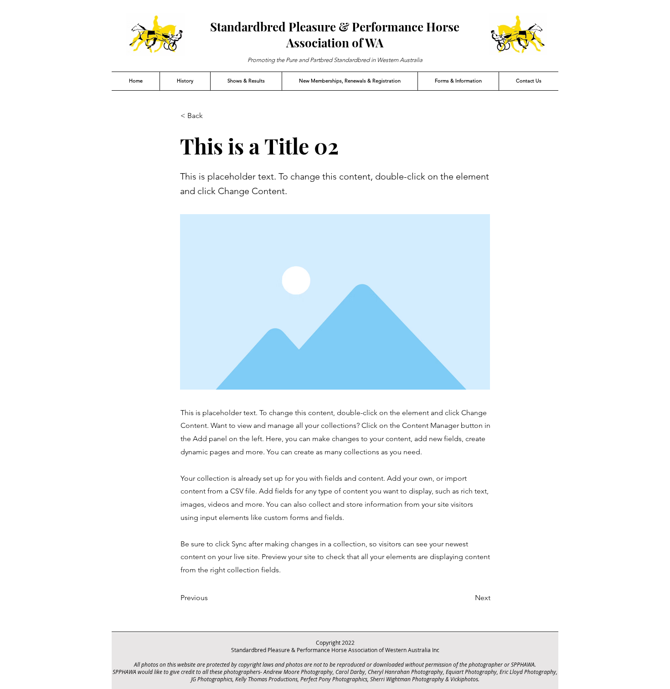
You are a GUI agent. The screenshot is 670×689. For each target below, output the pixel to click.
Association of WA (334, 43)
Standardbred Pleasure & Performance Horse (334, 27)
